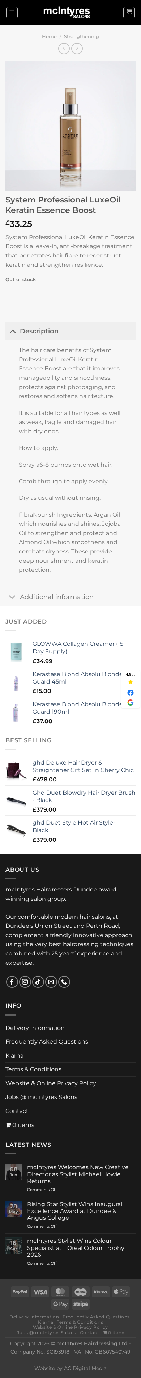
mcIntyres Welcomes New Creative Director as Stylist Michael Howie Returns (78, 1174)
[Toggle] (12, 331)
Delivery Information (35, 1028)
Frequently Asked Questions (46, 1041)
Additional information (57, 597)
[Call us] (64, 982)
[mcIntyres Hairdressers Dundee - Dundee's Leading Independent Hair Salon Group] (70, 12)
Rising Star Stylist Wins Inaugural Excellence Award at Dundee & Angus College (74, 1211)
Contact (17, 1111)
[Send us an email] (51, 982)
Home (49, 36)
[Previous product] (76, 48)
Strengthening (81, 36)
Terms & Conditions (33, 1069)
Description (39, 331)
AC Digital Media (85, 1368)
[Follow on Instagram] (25, 982)
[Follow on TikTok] (38, 982)
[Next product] (63, 48)
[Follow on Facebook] (12, 982)
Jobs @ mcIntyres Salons (41, 1097)
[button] (12, 12)
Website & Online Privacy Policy (50, 1083)
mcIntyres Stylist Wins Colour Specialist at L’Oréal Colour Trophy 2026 (75, 1247)
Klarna (14, 1055)
